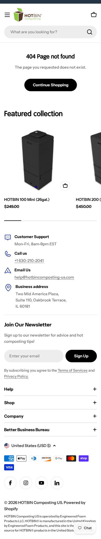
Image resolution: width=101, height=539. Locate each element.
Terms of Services (73, 370)
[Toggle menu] (7, 15)
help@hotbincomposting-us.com (44, 277)
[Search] (89, 32)
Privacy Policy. (16, 376)
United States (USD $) (31, 445)
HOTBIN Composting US (40, 502)
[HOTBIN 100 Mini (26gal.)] (38, 158)
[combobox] (50, 32)
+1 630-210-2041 (29, 260)
